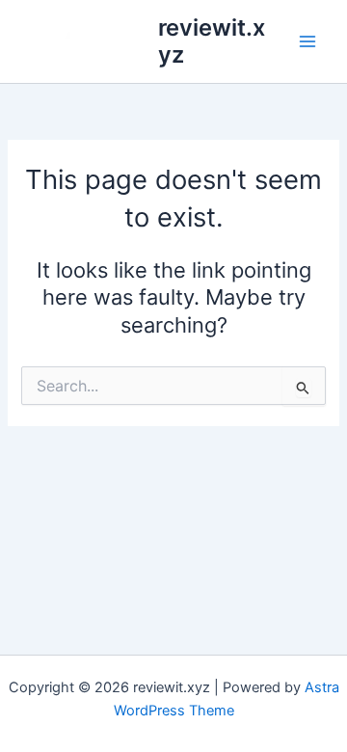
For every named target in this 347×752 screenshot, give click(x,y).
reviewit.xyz (211, 40)
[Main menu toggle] (307, 41)
